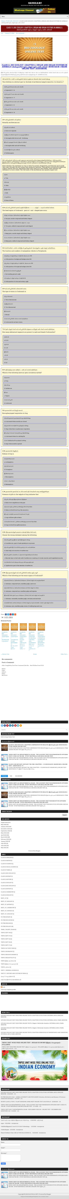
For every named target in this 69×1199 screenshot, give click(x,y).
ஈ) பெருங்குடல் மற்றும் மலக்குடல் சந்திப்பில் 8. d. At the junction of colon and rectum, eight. (16, 279)
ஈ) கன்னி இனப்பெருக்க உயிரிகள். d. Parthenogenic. (12, 151)
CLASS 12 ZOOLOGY (6, 895)
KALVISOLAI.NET (35, 2)
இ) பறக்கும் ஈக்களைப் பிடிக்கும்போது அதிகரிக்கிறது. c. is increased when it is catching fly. (16, 434)
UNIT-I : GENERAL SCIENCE (9, 970)
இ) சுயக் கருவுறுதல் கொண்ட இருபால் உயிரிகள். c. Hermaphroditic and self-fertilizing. (15, 143)
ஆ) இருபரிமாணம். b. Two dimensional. (10, 305)
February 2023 (5, 839)
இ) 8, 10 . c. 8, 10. (6, 353)
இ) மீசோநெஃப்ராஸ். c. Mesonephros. (9, 475)
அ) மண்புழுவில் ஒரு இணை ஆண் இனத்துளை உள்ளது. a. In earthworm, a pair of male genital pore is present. (19, 541)
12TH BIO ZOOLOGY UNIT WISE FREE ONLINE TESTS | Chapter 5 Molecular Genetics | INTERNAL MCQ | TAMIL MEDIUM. (32, 1024)
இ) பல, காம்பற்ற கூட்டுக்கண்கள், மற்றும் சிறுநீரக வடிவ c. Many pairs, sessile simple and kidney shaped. (18, 231)
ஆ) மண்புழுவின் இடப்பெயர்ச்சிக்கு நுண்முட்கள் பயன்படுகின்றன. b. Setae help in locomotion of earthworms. (19, 548)
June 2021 (3, 845)
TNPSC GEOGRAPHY (7, 951)
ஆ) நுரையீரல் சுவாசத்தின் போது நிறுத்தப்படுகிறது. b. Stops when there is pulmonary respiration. (17, 427)
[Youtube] (15, 725)
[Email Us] (18, 725)
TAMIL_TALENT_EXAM (8, 929)
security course (44, 1196)
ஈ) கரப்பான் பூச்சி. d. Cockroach (8, 401)
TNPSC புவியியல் (5, 967)
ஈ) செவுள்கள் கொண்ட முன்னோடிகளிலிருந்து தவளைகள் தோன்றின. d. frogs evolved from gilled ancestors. (20, 523)
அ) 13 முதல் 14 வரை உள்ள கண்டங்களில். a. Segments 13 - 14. (14, 88)
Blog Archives (18, 776)
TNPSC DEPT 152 (6, 942)
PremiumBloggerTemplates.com (33, 1196)
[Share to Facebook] (10, 617)
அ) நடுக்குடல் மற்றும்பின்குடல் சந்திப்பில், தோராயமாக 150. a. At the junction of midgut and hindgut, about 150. (18, 257)
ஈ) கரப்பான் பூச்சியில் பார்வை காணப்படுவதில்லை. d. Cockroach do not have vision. (16, 320)
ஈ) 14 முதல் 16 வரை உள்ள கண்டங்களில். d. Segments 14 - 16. (13, 110)
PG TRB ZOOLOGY (6, 926)
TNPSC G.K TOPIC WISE (8, 948)
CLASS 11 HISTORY (6, 879)
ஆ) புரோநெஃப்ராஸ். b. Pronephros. (9, 467)
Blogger (38, 851)
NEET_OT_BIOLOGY (6, 901)
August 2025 (4, 822)
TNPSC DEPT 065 (6, 932)
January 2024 (4, 826)
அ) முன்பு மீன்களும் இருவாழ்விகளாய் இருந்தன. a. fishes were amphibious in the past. (15, 500)
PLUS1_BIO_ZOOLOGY (12, 21)
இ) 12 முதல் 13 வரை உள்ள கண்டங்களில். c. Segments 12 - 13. (14, 103)
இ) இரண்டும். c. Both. (7, 191)
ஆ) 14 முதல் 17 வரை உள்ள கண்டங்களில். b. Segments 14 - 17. (14, 95)
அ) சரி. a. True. (6, 176)
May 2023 (3, 833)
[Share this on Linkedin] (13, 614)
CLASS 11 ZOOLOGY (6, 882)
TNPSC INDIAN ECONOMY (8, 954)
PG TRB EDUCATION (7, 920)
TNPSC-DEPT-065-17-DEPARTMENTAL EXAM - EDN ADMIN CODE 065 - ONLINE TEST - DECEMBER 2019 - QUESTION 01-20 (31, 1110)
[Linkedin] (10, 725)
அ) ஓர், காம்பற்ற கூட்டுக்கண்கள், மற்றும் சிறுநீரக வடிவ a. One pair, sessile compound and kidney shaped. (18, 216)
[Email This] (5, 617)
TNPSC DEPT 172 (6, 945)
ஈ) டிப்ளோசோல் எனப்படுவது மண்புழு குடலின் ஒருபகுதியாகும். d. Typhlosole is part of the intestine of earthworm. (19, 563)
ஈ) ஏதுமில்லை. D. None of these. (9, 198)
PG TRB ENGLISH (6, 923)
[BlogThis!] (7, 617)
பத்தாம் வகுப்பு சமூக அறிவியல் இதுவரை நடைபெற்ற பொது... (15, 1120)
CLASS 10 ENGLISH (6, 857)
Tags (11, 776)
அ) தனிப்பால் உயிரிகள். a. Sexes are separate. (10, 129)
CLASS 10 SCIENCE (6, 863)
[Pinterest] (7, 725)
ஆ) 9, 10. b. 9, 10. (6, 346)
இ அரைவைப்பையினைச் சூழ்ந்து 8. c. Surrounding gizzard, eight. (12, 272)
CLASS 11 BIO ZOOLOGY (7, 873)
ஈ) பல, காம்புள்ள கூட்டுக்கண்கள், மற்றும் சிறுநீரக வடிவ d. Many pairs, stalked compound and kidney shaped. (19, 239)
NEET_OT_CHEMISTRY (7, 907)
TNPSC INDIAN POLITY (8, 957)
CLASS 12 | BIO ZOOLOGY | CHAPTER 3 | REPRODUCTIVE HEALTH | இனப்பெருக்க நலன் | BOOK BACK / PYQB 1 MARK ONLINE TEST (38, 745)
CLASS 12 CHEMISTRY (7, 892)
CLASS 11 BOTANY (6, 876)
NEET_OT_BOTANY (6, 904)
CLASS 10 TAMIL (5, 870)
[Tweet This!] (8, 614)
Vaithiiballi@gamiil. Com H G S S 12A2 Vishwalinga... (15, 1126)
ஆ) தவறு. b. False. (6, 183)
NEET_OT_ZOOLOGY (7, 914)
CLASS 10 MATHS (6, 860)
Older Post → (64, 654)
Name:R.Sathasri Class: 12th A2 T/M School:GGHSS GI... (16, 1133)
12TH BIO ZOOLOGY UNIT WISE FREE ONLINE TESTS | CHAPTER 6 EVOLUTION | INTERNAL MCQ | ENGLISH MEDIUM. (32, 1016)
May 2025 (3, 824)
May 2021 (3, 847)
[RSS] (20, 725)
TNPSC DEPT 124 (6, 939)
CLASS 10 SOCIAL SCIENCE (9, 867)
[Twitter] (2, 725)
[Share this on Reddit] (15, 614)
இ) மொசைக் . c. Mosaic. (7, 312)
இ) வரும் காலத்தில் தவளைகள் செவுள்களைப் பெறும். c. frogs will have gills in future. (17, 515)
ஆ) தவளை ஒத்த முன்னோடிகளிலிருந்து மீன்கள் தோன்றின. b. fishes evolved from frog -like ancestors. (18, 508)
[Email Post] (2, 617)
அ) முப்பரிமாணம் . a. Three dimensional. (10, 298)
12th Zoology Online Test (8, 737)
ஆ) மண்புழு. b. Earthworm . (8, 386)
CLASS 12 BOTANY (6, 889)
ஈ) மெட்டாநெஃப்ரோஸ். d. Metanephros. (9, 482)
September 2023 (5, 831)
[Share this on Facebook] (6, 614)
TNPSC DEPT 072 (6, 936)
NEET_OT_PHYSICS (6, 911)
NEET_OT (4, 898)
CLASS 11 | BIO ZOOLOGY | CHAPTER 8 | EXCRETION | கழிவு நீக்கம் (5, 636)
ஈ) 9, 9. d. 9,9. (6, 360)
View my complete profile (8, 989)
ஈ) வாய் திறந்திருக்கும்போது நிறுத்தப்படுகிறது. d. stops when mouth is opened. (15, 442)
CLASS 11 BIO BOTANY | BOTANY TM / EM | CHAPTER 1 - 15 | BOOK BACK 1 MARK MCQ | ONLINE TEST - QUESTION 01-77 (38, 765)
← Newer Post (5, 654)
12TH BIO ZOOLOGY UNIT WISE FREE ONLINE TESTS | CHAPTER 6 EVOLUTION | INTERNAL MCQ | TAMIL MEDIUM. (34, 1020)
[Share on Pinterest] (10, 614)
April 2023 (4, 835)
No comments (20, 33)
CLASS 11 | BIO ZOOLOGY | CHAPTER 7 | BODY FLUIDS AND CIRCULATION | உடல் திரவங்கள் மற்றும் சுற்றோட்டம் (23, 640)
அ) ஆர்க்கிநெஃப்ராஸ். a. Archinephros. (9, 460)
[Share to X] (8, 617)
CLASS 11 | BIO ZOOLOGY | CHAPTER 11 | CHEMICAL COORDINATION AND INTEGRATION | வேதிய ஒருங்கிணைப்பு (41, 639)
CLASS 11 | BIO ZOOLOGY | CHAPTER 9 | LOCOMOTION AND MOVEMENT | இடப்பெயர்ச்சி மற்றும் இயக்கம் (14, 640)
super (2, 1123)
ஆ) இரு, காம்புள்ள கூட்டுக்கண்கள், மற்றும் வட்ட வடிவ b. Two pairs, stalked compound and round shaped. (18, 224)
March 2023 (4, 837)
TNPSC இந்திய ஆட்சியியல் (7, 961)
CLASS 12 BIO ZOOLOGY (7, 885)
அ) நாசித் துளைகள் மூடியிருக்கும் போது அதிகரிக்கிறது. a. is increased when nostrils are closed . (17, 419)
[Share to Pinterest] (12, 617)
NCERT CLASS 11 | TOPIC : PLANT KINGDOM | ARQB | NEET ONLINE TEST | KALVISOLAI (26, 1101)
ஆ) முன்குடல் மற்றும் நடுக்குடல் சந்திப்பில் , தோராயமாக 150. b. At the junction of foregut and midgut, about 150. (18, 264)
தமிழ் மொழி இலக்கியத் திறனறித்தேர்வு (10, 979)
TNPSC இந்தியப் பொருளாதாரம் (9, 964)
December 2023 (5, 829)
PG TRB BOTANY (5, 917)
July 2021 (3, 843)
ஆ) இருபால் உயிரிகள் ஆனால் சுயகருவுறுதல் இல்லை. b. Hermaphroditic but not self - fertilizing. (16, 136)
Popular (4, 776)
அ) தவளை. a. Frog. (7, 379)
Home (3, 21)
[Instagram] (13, 725)
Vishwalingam (5, 1129)
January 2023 (4, 841)
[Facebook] (5, 725)
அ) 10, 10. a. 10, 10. (6, 338)
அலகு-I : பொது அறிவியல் (7, 976)
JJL (4, 987)
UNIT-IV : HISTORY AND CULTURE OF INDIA (13, 973)
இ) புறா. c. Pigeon (6, 394)
